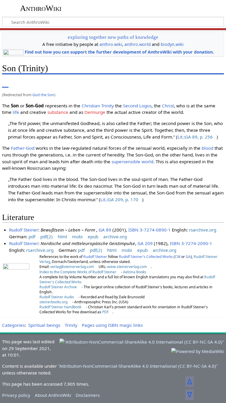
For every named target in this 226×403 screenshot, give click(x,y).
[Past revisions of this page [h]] (190, 83)
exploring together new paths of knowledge (113, 37)
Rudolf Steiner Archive (58, 286)
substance (57, 112)
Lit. (180, 137)
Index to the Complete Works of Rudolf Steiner (77, 271)
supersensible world (132, 161)
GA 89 (105, 230)
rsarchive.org (202, 230)
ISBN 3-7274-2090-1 (191, 243)
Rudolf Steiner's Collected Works (146, 256)
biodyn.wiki (172, 44)
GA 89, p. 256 (199, 137)
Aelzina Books (134, 271)
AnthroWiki (41, 8)
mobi (77, 236)
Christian (91, 106)
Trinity (107, 106)
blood (207, 148)
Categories (13, 325)
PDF (105, 311)
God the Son (43, 94)
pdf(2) (46, 236)
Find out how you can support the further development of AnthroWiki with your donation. (119, 52)
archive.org (115, 236)
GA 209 (145, 243)
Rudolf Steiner (23, 230)
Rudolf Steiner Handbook (60, 306)
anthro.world (137, 44)
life (16, 112)
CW (177, 256)
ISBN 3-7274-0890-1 (149, 230)
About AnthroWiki (53, 395)
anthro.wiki (110, 44)
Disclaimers (88, 395)
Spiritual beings (44, 325)
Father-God (22, 148)
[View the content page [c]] (5, 83)
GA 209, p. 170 (123, 199)
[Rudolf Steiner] (16, 280)
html (62, 236)
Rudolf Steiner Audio (56, 296)
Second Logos (137, 106)
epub (93, 236)
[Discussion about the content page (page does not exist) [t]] (18, 83)
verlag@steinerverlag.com (72, 266)
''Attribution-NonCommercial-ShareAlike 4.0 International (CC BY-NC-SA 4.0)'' (138, 366)
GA (188, 256)
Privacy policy (16, 395)
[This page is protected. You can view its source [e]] (179, 83)
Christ (168, 106)
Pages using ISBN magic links (112, 325)
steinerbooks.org (53, 301)
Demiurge (94, 112)
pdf (32, 236)
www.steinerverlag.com (127, 266)
